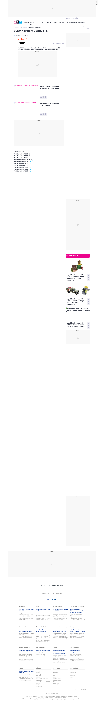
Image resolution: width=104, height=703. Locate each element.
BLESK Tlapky (22, 650)
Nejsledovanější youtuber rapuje (25, 680)
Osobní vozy (38, 674)
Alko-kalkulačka (22, 630)
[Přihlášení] (88, 26)
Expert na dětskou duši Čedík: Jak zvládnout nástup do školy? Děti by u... (26, 616)
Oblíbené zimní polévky (75, 630)
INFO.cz (24, 610)
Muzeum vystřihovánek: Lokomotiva (50, 104)
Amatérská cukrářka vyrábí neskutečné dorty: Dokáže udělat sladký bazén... (76, 639)
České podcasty (73, 672)
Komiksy (62, 22)
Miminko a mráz (80, 610)
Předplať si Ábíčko (70, 18)
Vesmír (55, 22)
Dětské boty (55, 681)
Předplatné (52, 585)
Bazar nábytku (55, 684)
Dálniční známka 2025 (27, 631)
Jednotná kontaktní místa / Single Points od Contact (54, 699)
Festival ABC (78, 652)
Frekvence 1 (72, 675)
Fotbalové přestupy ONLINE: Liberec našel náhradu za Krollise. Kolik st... (43, 613)
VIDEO (26, 22)
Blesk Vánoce (22, 609)
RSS (57, 693)
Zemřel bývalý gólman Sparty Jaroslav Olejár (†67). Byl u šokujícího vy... (43, 619)
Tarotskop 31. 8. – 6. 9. (40, 654)
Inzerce (60, 585)
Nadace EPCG (64, 631)
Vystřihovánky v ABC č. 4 (21, 167)
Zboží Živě (38, 672)
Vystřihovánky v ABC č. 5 (21, 169)
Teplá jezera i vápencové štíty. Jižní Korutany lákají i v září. (26, 619)
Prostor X (21, 671)
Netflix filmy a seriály (24, 652)
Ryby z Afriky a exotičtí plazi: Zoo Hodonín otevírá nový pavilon (76, 657)
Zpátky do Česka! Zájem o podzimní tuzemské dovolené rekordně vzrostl (26, 660)
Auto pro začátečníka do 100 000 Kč (43, 681)
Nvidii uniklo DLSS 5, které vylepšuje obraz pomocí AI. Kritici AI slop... (43, 636)
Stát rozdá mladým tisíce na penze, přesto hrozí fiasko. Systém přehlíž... (60, 634)
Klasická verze (46, 593)
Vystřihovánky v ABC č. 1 (21, 161)
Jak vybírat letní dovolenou (76, 612)
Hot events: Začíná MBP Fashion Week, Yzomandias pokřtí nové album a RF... (43, 656)
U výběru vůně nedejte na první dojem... (76, 615)
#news (48, 650)
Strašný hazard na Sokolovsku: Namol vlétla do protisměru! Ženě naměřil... (26, 614)
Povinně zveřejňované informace (71, 699)
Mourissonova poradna (75, 650)
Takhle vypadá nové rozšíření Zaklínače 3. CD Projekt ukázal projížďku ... (76, 655)
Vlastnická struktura (39, 699)
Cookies (80, 698)
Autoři (43, 585)
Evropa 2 (71, 677)
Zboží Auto (38, 683)
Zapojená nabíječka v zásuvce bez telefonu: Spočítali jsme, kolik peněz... (60, 614)
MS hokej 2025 (39, 609)
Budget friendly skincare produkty (42, 652)
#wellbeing (44, 650)
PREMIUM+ (82, 22)
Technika (48, 22)
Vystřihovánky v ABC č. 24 (22, 158)
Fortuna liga (21, 672)
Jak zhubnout (56, 609)
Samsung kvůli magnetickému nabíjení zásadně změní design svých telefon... (43, 638)
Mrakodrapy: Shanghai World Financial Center (49, 87)
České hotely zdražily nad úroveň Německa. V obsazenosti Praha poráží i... (60, 637)
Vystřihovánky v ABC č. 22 (22, 154)
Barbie (54, 674)
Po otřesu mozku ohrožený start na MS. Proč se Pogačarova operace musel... (43, 616)
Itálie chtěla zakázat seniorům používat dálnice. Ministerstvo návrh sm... (26, 634)
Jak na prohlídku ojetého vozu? (42, 678)
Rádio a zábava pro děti (74, 674)
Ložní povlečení (56, 683)
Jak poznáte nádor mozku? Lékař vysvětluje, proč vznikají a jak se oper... (60, 656)
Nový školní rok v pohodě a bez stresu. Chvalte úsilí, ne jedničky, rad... (77, 618)
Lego (54, 675)
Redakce (53, 693)
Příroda (40, 22)
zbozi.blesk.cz (38, 677)
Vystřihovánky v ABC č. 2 (21, 163)
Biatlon (45, 609)
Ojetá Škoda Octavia (40, 684)
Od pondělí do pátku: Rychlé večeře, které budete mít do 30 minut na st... (77, 634)
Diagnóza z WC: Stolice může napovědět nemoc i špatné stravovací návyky (60, 659)
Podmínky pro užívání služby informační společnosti (50, 698)
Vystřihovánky (72, 22)
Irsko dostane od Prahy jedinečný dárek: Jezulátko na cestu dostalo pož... (59, 616)
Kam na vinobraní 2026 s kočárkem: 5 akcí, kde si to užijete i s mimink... (77, 620)
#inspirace (38, 650)
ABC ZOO (32, 23)
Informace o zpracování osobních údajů (70, 698)
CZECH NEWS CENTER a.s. (42, 696)
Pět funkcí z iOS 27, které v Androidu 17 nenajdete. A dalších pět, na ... (43, 641)
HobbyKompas (39, 680)
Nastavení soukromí (30, 699)
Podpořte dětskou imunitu (59, 650)
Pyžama (54, 677)
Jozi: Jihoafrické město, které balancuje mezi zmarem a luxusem (26, 657)
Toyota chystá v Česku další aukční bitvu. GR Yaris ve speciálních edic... (26, 637)
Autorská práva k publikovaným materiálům (30, 698)
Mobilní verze (58, 593)
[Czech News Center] (54, 599)
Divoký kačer (29, 650)
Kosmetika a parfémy (57, 678)
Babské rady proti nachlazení (59, 652)
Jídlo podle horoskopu (79, 631)
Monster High (55, 672)
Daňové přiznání (56, 630)
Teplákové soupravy (57, 680)
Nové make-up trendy (63, 610)
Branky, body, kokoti (29, 671)
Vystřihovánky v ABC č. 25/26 (23, 159)
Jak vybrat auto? (39, 686)
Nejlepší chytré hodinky (41, 630)
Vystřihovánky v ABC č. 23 (22, 156)
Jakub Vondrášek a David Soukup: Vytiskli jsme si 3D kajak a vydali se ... (26, 655)
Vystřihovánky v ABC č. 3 (21, 165)
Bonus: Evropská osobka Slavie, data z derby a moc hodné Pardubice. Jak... (26, 675)
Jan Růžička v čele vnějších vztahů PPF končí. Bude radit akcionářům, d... (60, 639)
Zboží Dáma (38, 675)
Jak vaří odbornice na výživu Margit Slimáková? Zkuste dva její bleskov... (77, 637)
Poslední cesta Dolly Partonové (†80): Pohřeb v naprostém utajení (60, 619)
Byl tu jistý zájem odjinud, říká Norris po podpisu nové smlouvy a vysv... (26, 639)
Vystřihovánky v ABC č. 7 (21, 171)
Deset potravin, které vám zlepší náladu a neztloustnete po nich (59, 662)
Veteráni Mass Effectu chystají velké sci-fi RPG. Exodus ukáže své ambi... (77, 660)
